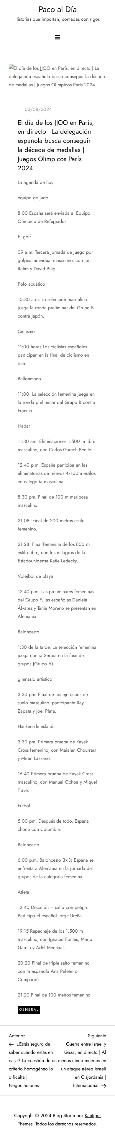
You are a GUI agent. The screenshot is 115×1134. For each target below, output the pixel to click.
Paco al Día (58, 9)
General (29, 1009)
